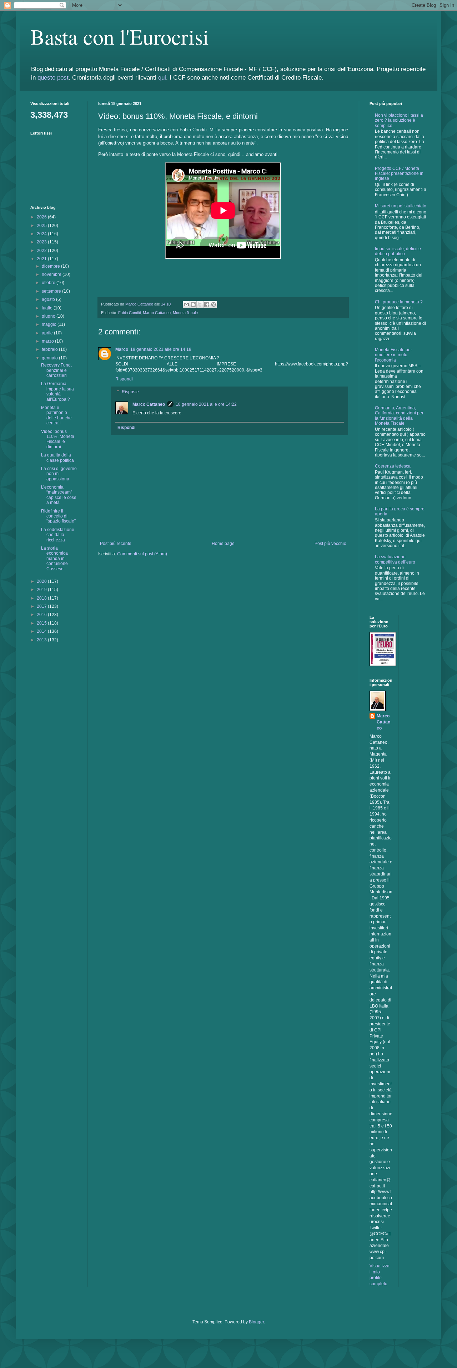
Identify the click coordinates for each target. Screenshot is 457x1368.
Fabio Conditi (129, 313)
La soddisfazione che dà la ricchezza (57, 534)
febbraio (50, 349)
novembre (52, 274)
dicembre (51, 266)
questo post (53, 77)
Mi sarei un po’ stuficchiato (400, 205)
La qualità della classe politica (57, 458)
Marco (121, 349)
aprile (48, 332)
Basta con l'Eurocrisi (119, 36)
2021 (42, 258)
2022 (42, 250)
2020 (42, 581)
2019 (42, 589)
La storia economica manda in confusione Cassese (54, 558)
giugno (49, 316)
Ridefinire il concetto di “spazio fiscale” (58, 516)
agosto (49, 299)
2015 (42, 623)
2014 (42, 631)
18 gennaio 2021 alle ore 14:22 (206, 404)
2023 (42, 241)
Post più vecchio (330, 543)
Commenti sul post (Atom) (142, 553)
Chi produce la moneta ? (399, 301)
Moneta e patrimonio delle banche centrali (56, 415)
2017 (42, 606)
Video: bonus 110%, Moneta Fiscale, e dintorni (57, 439)
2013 (42, 639)
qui (162, 77)
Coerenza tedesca (393, 466)
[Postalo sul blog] (193, 304)
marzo (48, 341)
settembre (52, 291)
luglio (48, 308)
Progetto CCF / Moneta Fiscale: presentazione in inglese (399, 173)
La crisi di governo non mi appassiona (59, 473)
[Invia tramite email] (186, 304)
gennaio (50, 357)
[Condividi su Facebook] (206, 304)
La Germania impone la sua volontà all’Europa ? (57, 391)
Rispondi (124, 379)
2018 (42, 598)
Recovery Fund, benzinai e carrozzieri (56, 370)
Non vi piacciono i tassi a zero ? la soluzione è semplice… (399, 120)
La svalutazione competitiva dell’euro (395, 559)
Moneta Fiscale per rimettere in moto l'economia (393, 355)
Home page (223, 543)
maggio (49, 324)
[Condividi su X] (200, 304)
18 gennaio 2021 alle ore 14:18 (160, 349)
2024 (42, 233)
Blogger (256, 1321)
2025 (42, 225)
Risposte (130, 391)
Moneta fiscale (185, 313)
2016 (42, 614)
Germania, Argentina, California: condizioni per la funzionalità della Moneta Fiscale (399, 415)
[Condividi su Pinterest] (213, 304)
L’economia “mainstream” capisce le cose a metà (58, 495)
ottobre (49, 282)
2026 (42, 216)
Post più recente (115, 543)
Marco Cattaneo (157, 313)
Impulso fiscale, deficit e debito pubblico (398, 251)
